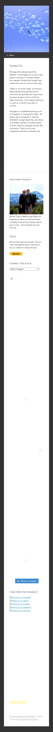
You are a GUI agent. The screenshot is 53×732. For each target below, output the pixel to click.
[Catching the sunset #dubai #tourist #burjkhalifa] (26, 431)
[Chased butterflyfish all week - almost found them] (26, 463)
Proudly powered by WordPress (22, 716)
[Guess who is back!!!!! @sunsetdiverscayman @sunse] (26, 366)
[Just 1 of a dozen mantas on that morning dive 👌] (26, 528)
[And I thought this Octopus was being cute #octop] (26, 561)
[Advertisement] (26, 149)
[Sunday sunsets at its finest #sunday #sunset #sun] (26, 302)
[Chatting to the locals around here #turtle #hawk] (26, 496)
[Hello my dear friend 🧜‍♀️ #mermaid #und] (26, 334)
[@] (18, 280)
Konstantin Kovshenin (29, 719)
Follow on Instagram (28, 581)
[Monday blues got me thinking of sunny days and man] (26, 399)
